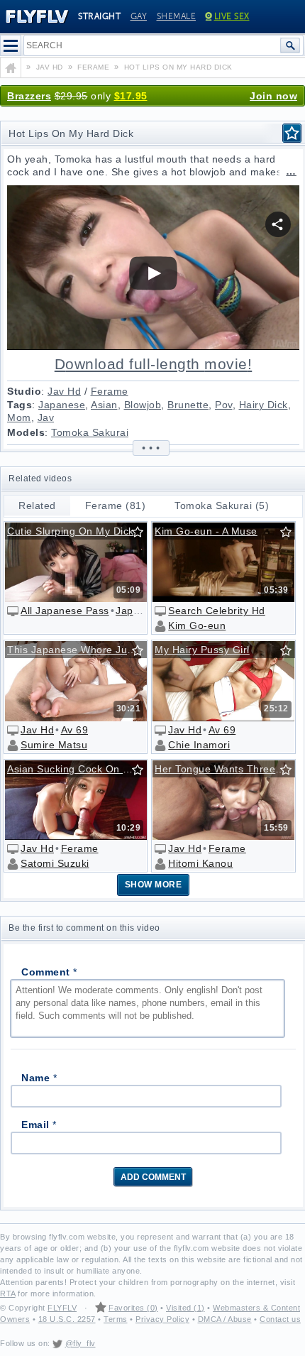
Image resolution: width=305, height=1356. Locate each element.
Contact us (280, 1319)
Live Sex (232, 16)
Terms (116, 1319)
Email (39, 1124)
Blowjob (143, 404)
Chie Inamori (199, 744)
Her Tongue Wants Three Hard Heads (227, 769)
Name (39, 1077)
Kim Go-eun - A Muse (206, 531)
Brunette (188, 404)
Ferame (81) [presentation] (115, 505)
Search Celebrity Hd (216, 610)
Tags (19, 404)
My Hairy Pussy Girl (202, 649)
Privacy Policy (162, 1319)
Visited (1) (185, 1307)
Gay (139, 16)
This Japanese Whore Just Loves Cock (79, 649)
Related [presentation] (37, 505)
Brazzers (29, 96)
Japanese (61, 404)
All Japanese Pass (65, 610)
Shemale (176, 16)
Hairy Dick (263, 404)
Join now (273, 96)
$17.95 (131, 96)
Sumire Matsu (54, 744)
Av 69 (75, 730)
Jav (46, 417)
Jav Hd (64, 391)
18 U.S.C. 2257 (67, 1319)
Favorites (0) (133, 1307)
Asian (104, 404)
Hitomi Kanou (200, 863)
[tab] (37, 506)
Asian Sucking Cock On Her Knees (79, 769)
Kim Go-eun (197, 625)
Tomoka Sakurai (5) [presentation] (221, 505)
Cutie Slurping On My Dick (70, 531)
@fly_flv (80, 1343)
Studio (24, 391)
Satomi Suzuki (55, 863)
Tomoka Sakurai (89, 432)
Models (26, 432)
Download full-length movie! (154, 364)
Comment (49, 972)
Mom (19, 417)
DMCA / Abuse (225, 1319)
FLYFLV (62, 1307)
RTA (8, 1293)
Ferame (109, 391)
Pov (224, 404)
